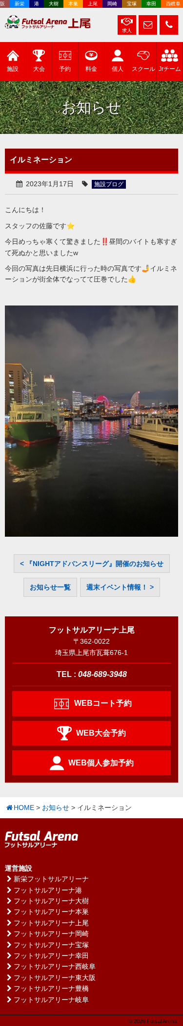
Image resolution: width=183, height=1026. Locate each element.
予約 (65, 68)
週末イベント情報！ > (120, 587)
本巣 (70, 3)
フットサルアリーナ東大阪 (55, 978)
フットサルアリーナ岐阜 (51, 1000)
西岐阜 (170, 3)
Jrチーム (170, 68)
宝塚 (128, 3)
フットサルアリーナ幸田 (51, 956)
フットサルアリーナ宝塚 (51, 945)
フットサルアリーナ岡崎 (51, 934)
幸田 (148, 3)
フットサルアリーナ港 (48, 890)
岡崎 (109, 3)
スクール (143, 68)
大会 (39, 68)
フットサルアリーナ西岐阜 (55, 966)
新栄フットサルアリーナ (51, 879)
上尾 (89, 3)
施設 (13, 68)
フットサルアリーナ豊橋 (51, 988)
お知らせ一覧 (50, 587)
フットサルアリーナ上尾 (51, 923)
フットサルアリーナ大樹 (51, 901)
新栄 (16, 3)
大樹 (50, 3)
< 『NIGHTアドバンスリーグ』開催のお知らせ (91, 564)
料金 (91, 68)
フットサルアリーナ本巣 (51, 912)
